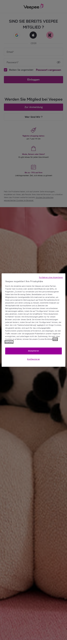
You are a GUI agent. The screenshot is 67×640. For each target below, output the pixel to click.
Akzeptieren (33, 351)
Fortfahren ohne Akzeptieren (51, 277)
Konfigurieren (33, 359)
